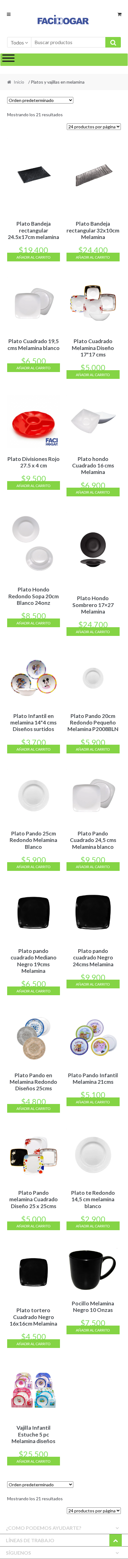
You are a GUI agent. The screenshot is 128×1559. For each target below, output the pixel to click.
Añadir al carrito (33, 257)
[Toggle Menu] (8, 59)
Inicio (19, 82)
